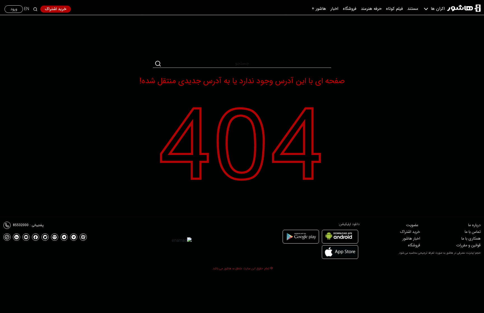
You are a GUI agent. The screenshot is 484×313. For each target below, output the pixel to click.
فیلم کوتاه (394, 8)
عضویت (412, 225)
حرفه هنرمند (371, 8)
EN (26, 9)
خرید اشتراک (55, 9)
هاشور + (319, 8)
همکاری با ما (471, 238)
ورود (13, 9)
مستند (412, 8)
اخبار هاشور (411, 238)
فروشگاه (349, 8)
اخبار (334, 8)
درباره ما (474, 225)
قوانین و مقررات (468, 245)
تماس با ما (473, 232)
